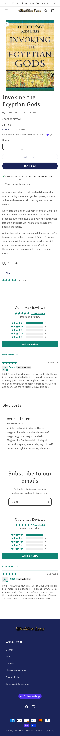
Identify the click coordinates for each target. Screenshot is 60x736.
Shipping (6, 129)
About (9, 657)
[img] (9, 363)
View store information (17, 184)
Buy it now (30, 166)
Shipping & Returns (16, 670)
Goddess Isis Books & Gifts (25, 731)
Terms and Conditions (17, 684)
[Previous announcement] (5, 3)
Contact (10, 663)
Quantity (6, 140)
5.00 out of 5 (38, 313)
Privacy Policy (13, 677)
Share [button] (9, 273)
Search (9, 650)
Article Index (18, 418)
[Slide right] (36, 462)
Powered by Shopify (45, 731)
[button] (6, 10)
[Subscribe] (48, 502)
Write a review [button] (30, 344)
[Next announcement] (54, 3)
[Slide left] (23, 462)
